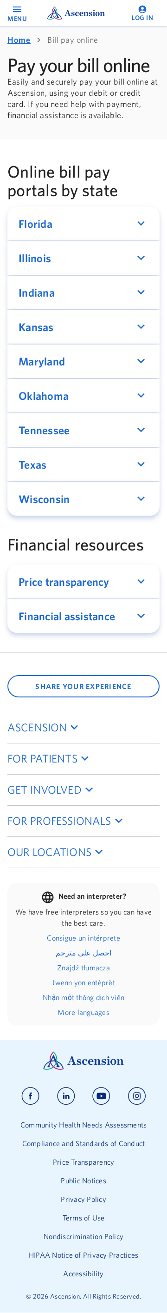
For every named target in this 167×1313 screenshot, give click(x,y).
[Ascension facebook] (30, 1096)
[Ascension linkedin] (66, 1096)
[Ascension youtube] (101, 1096)
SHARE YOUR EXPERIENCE (83, 686)
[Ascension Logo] (83, 1067)
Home (19, 39)
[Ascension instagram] (137, 1096)
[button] (83, 223)
